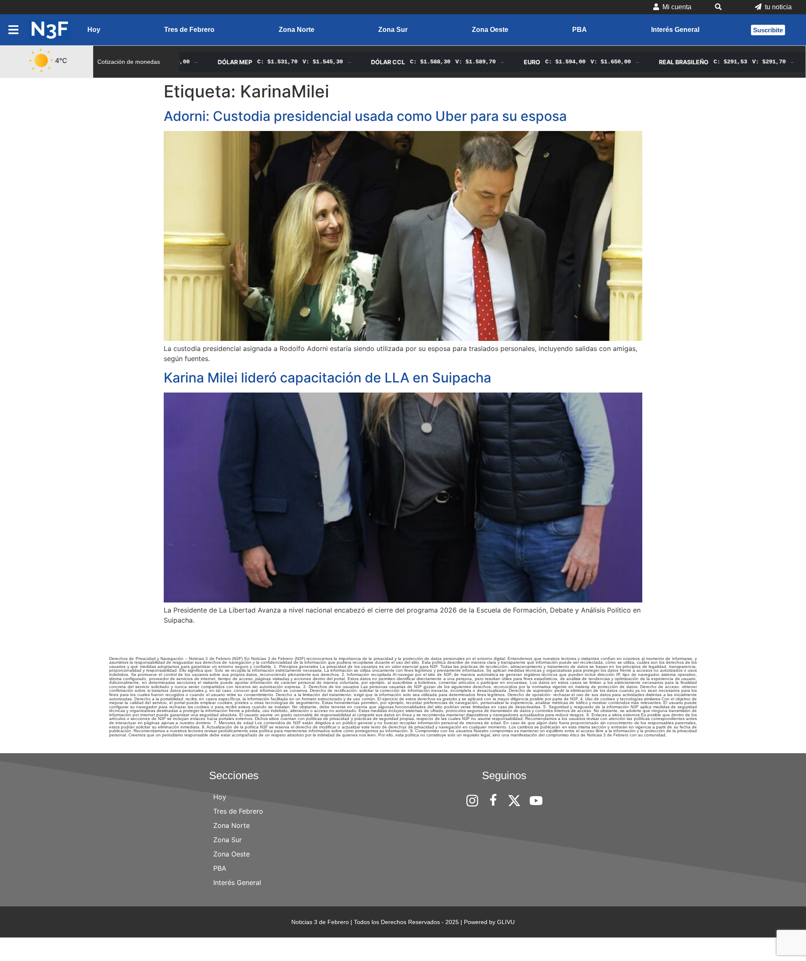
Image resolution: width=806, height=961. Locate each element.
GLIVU (506, 922)
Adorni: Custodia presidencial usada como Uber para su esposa (365, 116)
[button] (723, 7)
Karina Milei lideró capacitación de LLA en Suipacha (327, 377)
